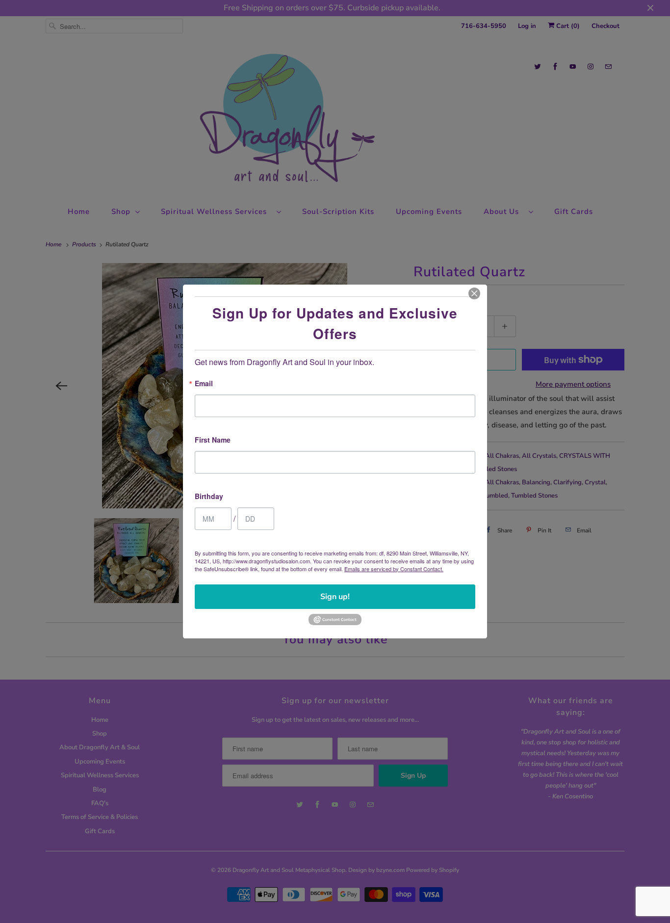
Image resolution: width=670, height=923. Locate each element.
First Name (213, 440)
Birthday (209, 497)
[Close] (474, 293)
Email (204, 384)
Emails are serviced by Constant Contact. (393, 569)
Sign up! (335, 596)
